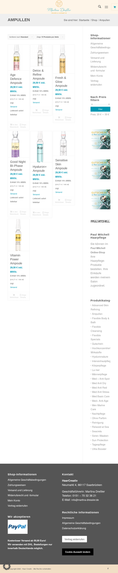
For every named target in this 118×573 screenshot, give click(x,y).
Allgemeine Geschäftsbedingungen (100, 45)
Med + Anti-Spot (101, 378)
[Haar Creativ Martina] (59, 7)
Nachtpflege (98, 413)
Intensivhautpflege (102, 361)
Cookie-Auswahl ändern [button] (77, 551)
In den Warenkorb (14, 125)
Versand (13, 106)
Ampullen (97, 314)
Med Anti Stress (100, 392)
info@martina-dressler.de (85, 500)
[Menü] (106, 7)
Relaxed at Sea (100, 427)
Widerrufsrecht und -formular (98, 68)
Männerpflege (99, 374)
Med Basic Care (101, 396)
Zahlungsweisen (99, 52)
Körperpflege (99, 365)
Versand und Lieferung (97, 59)
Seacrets (97, 431)
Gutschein (97, 343)
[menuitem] (98, 7)
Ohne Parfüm (99, 418)
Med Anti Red (99, 387)
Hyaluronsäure (100, 356)
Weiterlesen (36, 112)
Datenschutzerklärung (74, 528)
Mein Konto (96, 75)
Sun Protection (100, 440)
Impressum (68, 517)
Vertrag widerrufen (96, 82)
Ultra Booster (99, 449)
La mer (96, 370)
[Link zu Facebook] (108, 568)
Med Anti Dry (99, 383)
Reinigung (97, 422)
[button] (7, 566)
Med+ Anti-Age (100, 400)
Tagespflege (98, 444)
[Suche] (98, 7)
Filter (100, 109)
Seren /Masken (100, 435)
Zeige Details (23, 125)
